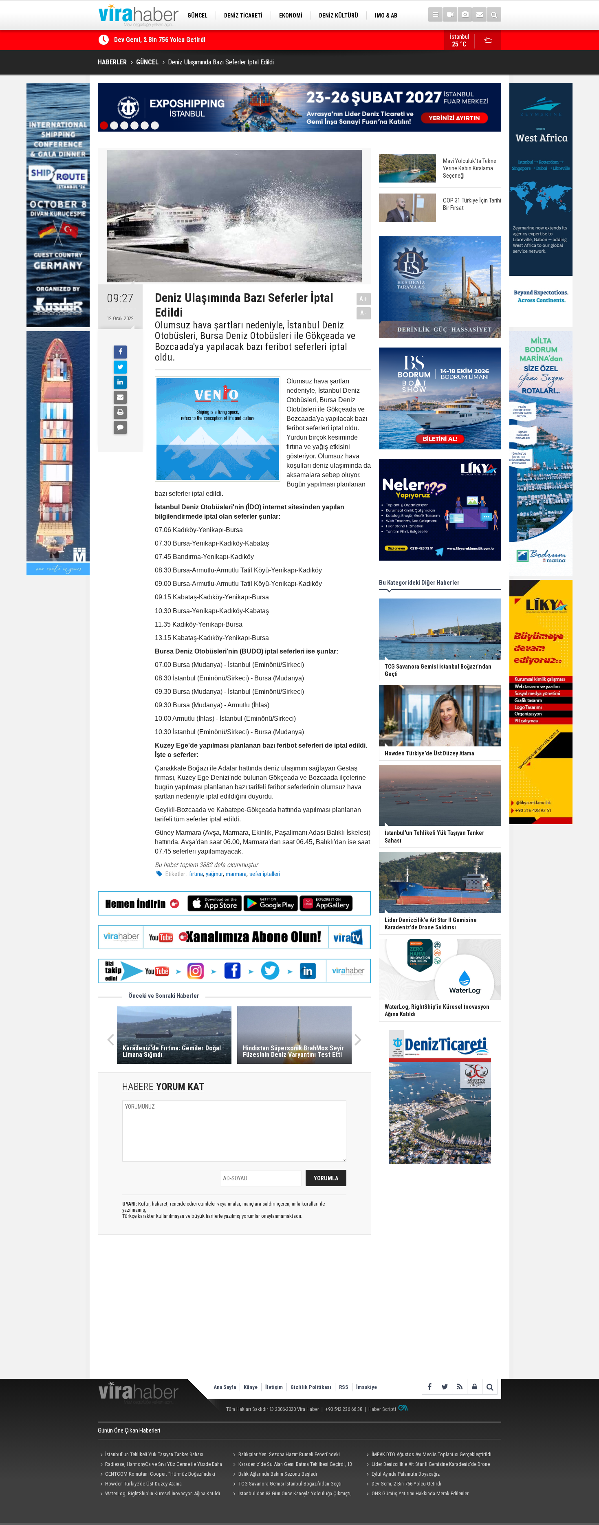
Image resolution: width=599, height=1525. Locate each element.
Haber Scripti (382, 1409)
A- (364, 313)
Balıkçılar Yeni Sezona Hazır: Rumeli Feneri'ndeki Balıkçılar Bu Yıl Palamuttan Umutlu (285, 1455)
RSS (343, 1387)
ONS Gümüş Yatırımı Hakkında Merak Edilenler (420, 1493)
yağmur (214, 874)
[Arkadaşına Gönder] (120, 397)
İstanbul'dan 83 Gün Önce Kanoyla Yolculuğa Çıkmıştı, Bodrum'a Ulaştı (291, 1494)
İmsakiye (366, 1387)
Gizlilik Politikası (311, 1387)
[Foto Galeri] (465, 14)
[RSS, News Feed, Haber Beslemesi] (459, 1387)
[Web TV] (450, 14)
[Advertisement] (234, 1314)
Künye (251, 1387)
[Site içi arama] (494, 14)
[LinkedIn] (120, 382)
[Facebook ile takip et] (429, 1387)
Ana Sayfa (225, 1387)
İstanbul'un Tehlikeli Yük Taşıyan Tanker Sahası (154, 1454)
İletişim (274, 1387)
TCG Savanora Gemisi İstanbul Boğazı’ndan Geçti (182, 40)
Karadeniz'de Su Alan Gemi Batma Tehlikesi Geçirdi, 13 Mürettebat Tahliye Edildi (291, 1465)
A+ (363, 299)
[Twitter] (120, 367)
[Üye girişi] (474, 1387)
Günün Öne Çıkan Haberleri (129, 1430)
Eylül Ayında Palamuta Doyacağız (406, 1474)
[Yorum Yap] (120, 427)
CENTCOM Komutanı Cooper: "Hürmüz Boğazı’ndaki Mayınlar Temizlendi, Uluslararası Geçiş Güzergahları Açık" (159, 1475)
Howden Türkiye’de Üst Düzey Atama (143, 1484)
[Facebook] (120, 352)
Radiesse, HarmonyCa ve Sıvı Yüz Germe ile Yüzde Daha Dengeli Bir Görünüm (160, 1465)
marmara (236, 874)
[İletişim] (479, 14)
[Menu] (435, 14)
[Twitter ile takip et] (444, 1387)
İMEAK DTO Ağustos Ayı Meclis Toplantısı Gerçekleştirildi (431, 1454)
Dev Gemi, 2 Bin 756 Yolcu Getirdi (406, 1484)
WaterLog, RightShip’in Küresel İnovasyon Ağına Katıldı (162, 1493)
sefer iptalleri (264, 874)
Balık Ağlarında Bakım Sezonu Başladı (277, 1474)
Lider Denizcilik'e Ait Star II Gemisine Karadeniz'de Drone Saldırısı (426, 1465)
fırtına (196, 874)
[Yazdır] (120, 412)
